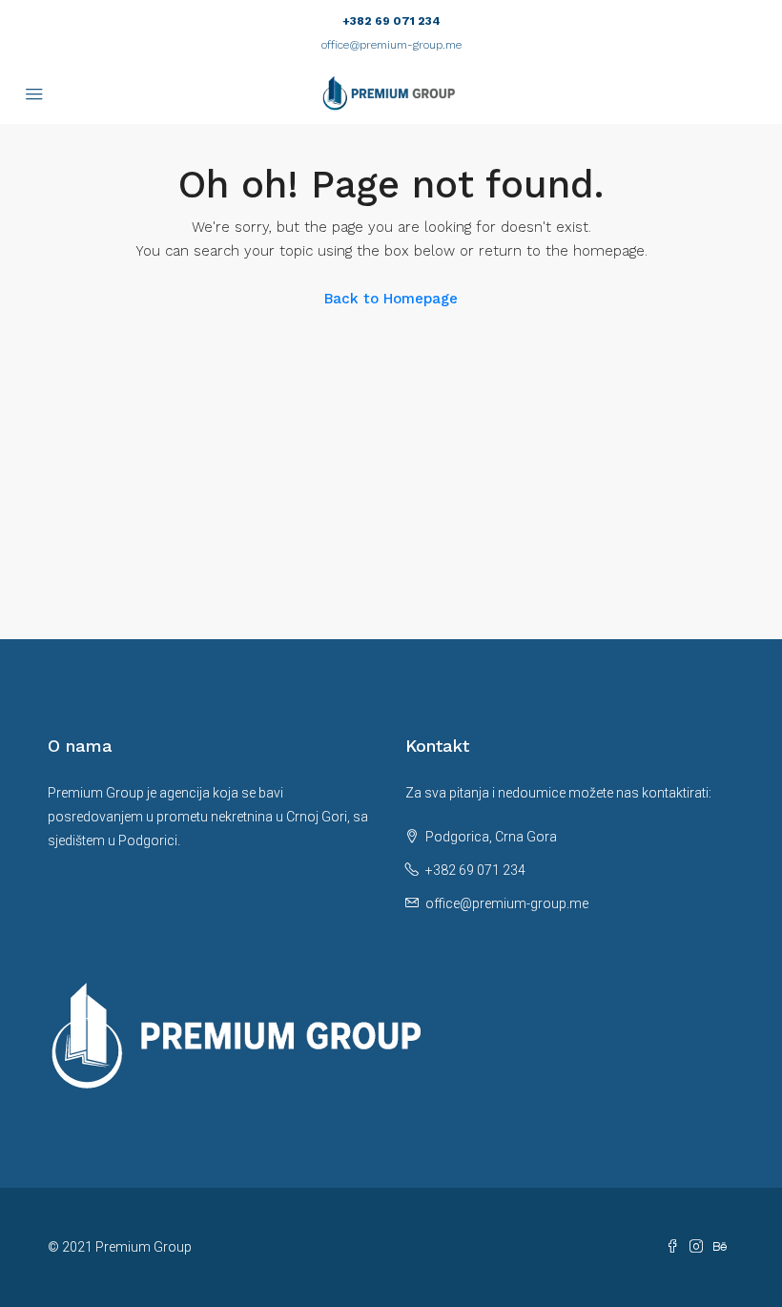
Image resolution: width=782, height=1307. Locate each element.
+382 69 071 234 (391, 21)
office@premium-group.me (391, 45)
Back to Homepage (391, 298)
